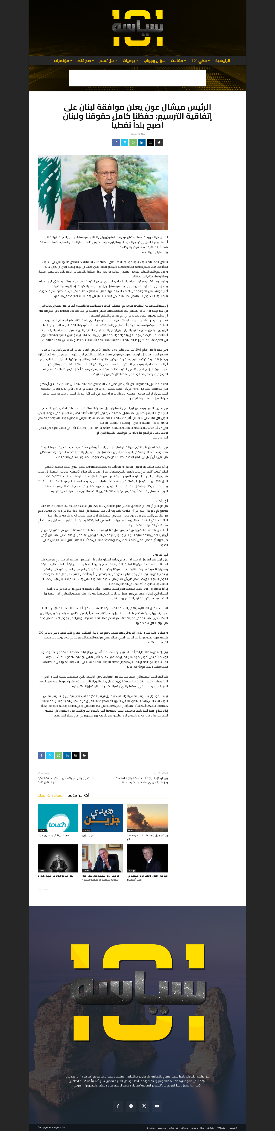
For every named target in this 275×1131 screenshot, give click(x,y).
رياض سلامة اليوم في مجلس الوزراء (56, 875)
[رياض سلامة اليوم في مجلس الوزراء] (58, 858)
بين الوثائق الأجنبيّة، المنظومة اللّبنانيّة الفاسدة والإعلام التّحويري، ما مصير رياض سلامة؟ (142, 780)
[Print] (159, 142)
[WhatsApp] (133, 142)
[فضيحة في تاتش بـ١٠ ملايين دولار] (58, 818)
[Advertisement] (137, 78)
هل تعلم (106, 60)
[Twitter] (124, 142)
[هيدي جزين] (102, 818)
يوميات (129, 60)
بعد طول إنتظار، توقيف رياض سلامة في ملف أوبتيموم (147, 877)
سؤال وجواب (155, 60)
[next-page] (46, 887)
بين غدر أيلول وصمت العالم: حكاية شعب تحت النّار (147, 837)
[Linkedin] (142, 142)
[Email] (150, 142)
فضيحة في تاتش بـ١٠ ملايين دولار (54, 835)
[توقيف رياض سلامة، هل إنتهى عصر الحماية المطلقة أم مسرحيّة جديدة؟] (102, 858)
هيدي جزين (88, 835)
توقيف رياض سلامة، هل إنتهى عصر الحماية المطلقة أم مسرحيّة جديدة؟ (100, 877)
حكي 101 (199, 60)
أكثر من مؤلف (78, 795)
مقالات (177, 60)
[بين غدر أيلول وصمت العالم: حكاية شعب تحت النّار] (147, 818)
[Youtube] (157, 1106)
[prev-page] (40, 887)
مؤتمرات (61, 60)
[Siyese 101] (137, 28)
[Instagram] (131, 1106)
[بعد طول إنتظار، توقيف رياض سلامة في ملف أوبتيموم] (147, 858)
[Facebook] (116, 142)
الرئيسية (222, 60)
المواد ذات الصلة (51, 795)
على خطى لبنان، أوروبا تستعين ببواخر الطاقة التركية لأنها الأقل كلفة (66, 780)
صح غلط (84, 60)
